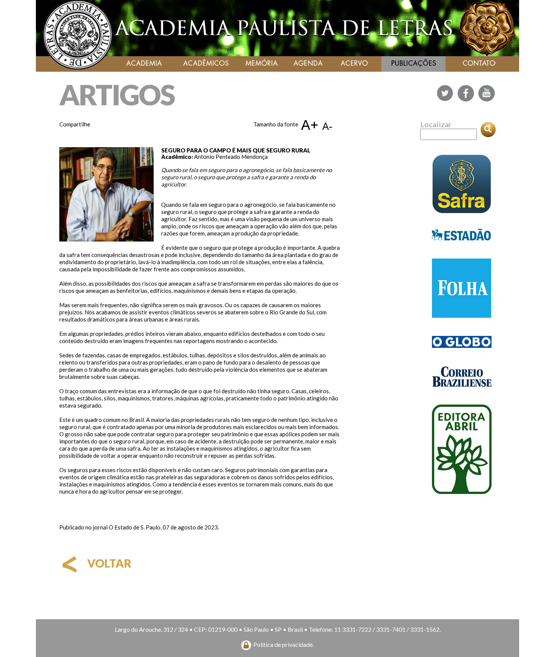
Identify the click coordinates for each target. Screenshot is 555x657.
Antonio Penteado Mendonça (231, 156)
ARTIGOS (116, 94)
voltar (108, 563)
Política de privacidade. (283, 644)
